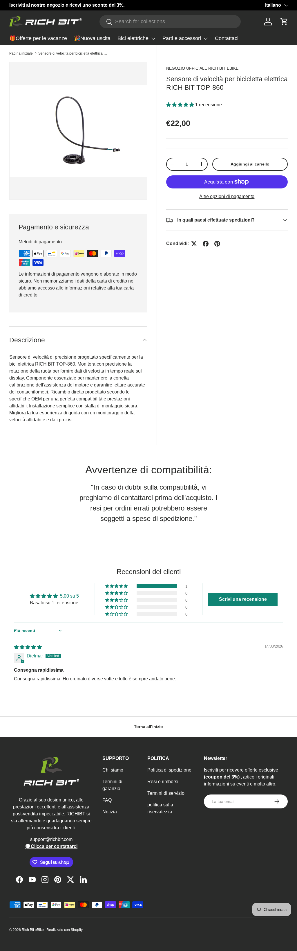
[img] (28, 647)
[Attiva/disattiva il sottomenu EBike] (153, 38)
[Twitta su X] (194, 243)
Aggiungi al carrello (250, 164)
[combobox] (170, 21)
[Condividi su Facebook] (205, 243)
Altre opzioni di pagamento (226, 196)
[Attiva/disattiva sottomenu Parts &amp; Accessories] (205, 38)
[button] (284, 21)
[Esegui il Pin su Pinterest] (217, 243)
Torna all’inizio (148, 726)
